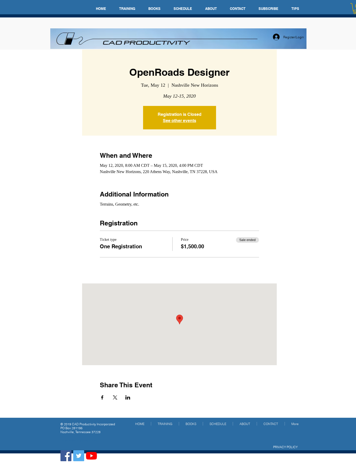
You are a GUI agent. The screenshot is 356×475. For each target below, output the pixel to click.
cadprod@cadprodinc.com (79, 440)
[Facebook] (65, 455)
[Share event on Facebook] (102, 397)
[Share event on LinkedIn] (127, 397)
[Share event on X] (115, 397)
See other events (179, 120)
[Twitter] (78, 455)
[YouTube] (91, 455)
